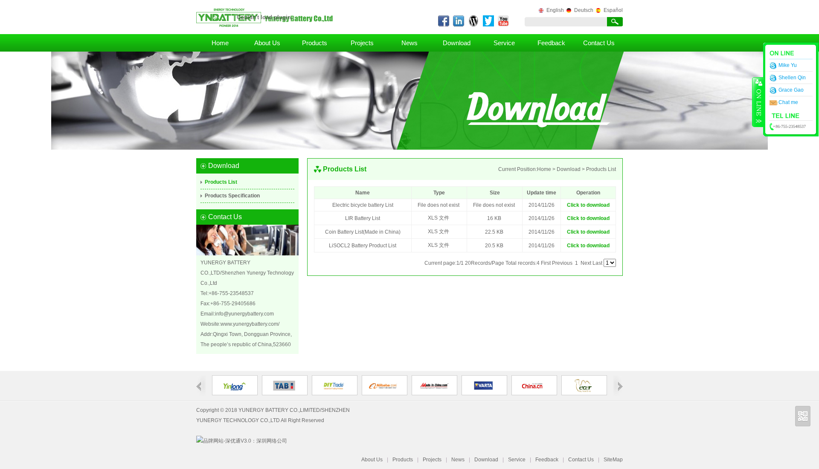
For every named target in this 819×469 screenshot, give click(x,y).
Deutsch (583, 10)
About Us (267, 42)
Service (504, 42)
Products (314, 42)
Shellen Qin (792, 78)
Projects (362, 42)
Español (613, 10)
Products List (221, 182)
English (555, 10)
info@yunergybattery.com (244, 314)
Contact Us (599, 42)
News (409, 42)
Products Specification (232, 196)
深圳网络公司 (271, 441)
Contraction (758, 102)
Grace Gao (791, 90)
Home (220, 42)
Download (456, 42)
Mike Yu (787, 65)
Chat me (788, 102)
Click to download (588, 205)
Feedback (551, 42)
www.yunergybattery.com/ (250, 324)
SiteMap (613, 460)
